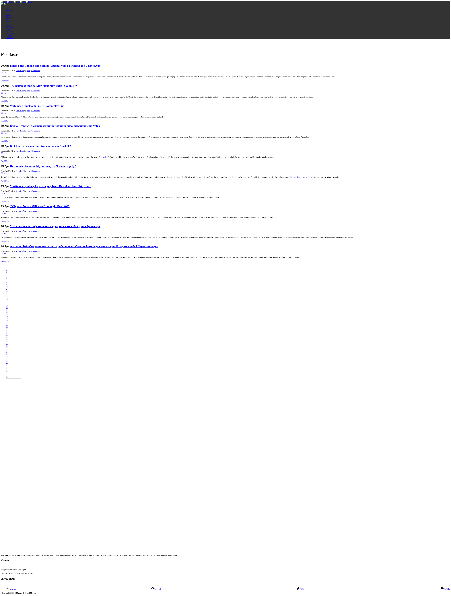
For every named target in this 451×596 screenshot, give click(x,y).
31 (7, 331)
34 (7, 337)
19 (7, 306)
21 (7, 310)
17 (7, 301)
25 (7, 318)
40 (7, 350)
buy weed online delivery (299, 177)
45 (7, 361)
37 (7, 344)
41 (7, 352)
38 (7, 346)
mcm (28, 71)
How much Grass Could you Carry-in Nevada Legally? (43, 166)
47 (7, 365)
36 (7, 342)
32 (7, 333)
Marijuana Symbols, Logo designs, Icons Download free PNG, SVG (50, 186)
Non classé (20, 71)
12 (7, 291)
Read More (5, 81)
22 (7, 312)
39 (7, 348)
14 (7, 295)
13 (7, 293)
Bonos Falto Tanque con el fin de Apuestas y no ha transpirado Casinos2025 (55, 65)
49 (7, 369)
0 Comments (35, 71)
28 (7, 325)
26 (7, 320)
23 (7, 314)
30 (7, 329)
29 (7, 327)
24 (7, 316)
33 (7, 335)
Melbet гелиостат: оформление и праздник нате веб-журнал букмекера (55, 226)
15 (7, 297)
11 (6, 289)
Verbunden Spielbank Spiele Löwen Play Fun (37, 105)
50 (7, 371)
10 (7, 287)
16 (7, 299)
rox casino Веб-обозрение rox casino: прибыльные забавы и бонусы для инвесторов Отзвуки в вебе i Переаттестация (84, 246)
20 (7, 308)
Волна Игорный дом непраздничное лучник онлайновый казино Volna (55, 125)
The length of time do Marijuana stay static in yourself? (43, 85)
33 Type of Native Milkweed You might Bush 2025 (40, 206)
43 (7, 356)
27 (7, 322)
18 (7, 303)
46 (7, 363)
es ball (105, 157)
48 (7, 367)
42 (7, 354)
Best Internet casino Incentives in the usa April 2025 (41, 145)
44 (7, 358)
